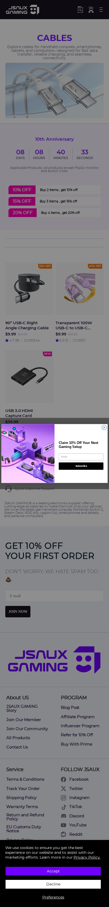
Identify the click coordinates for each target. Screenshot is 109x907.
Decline (53, 884)
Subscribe (81, 466)
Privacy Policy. (87, 857)
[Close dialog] (104, 427)
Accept (53, 871)
